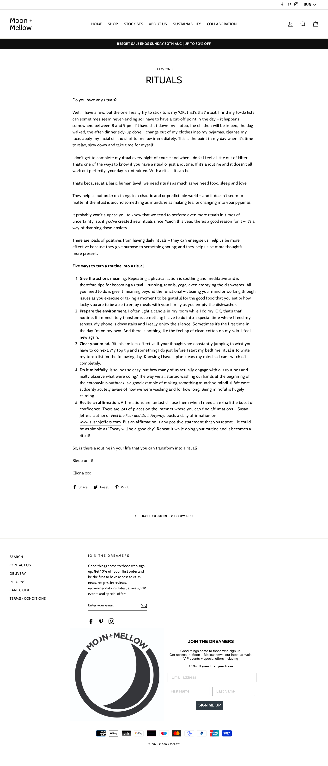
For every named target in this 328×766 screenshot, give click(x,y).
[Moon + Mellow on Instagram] (111, 621)
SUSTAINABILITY (187, 24)
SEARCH (16, 557)
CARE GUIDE (20, 590)
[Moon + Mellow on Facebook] (91, 621)
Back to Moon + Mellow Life (167, 516)
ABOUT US (158, 24)
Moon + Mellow (21, 24)
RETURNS (17, 582)
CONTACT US (20, 565)
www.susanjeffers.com (100, 421)
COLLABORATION (222, 24)
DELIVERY (18, 573)
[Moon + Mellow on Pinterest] (101, 621)
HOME (96, 24)
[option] (164, 44)
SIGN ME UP (209, 705)
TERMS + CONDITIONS (28, 598)
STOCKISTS (133, 24)
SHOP (113, 24)
